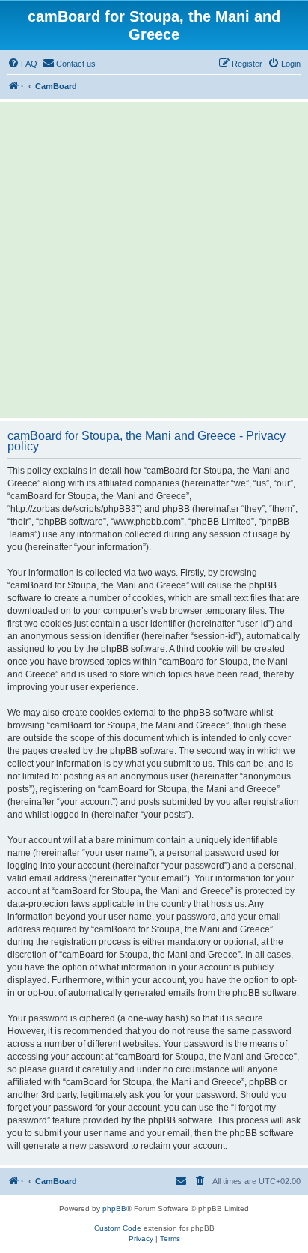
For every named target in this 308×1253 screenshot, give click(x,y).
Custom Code (117, 1228)
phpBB (114, 1208)
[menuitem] (22, 64)
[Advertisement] (154, 260)
